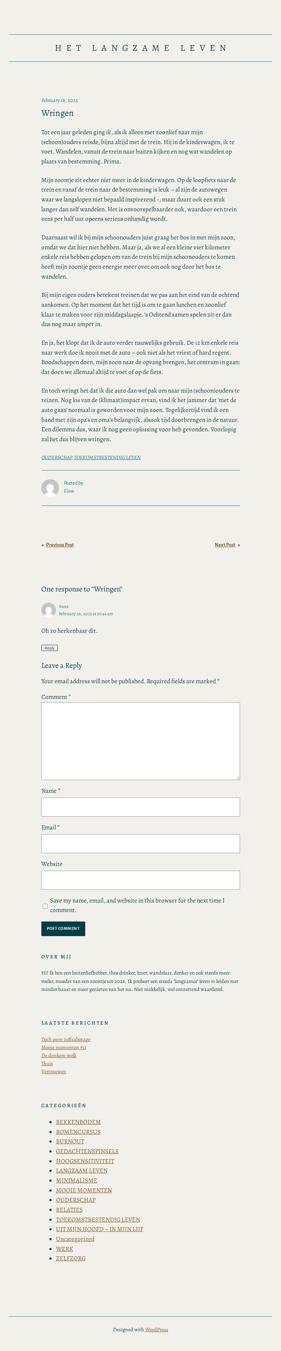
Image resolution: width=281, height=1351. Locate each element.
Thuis (47, 1063)
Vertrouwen (53, 1071)
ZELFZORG (71, 1258)
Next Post (225, 545)
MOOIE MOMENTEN (84, 1190)
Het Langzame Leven (143, 48)
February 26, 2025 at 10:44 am (86, 613)
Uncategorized (75, 1239)
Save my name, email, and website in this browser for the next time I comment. (137, 905)
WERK (64, 1249)
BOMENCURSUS (78, 1132)
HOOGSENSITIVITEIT (85, 1161)
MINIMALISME (76, 1180)
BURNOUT (70, 1141)
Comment (56, 697)
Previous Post (60, 545)
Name (51, 791)
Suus (63, 606)
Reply (50, 648)
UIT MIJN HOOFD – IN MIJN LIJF (99, 1229)
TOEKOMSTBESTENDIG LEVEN (107, 457)
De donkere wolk (58, 1055)
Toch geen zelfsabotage (65, 1039)
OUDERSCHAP (56, 457)
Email (50, 827)
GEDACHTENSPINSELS (87, 1151)
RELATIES (69, 1210)
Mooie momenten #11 (63, 1047)
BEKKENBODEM (78, 1122)
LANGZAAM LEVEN (82, 1170)
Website (52, 864)
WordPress (156, 1329)
